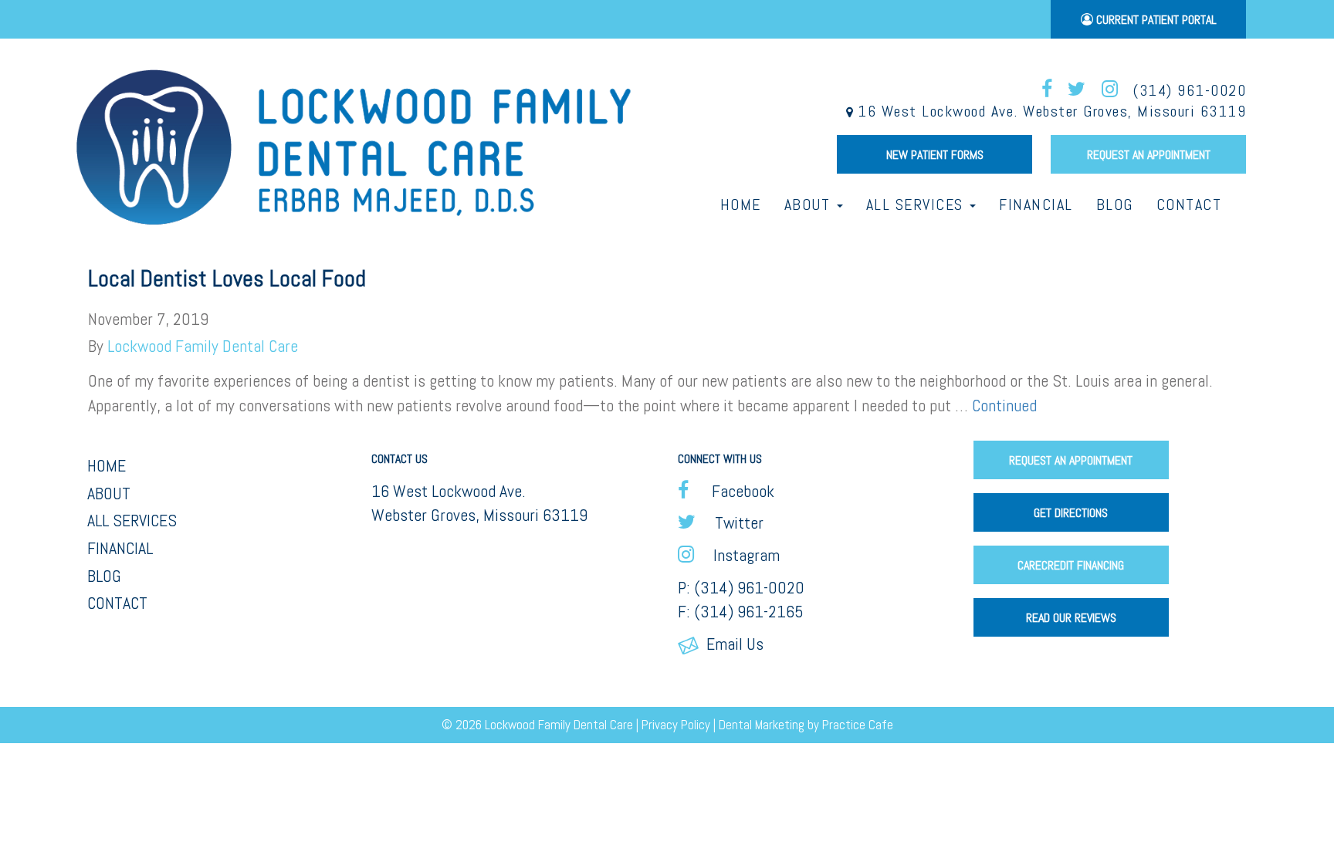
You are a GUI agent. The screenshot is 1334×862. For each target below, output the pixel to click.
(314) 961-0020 (1189, 90)
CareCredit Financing (1070, 565)
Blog (1114, 204)
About (809, 204)
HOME (106, 465)
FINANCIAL (120, 548)
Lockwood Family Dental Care (202, 346)
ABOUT (108, 493)
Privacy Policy (676, 724)
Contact (1189, 204)
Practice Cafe (857, 724)
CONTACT (117, 603)
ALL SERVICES (132, 520)
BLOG (104, 575)
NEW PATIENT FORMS (935, 155)
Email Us (731, 643)
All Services (917, 204)
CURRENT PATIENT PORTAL (1155, 20)
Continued (1004, 405)
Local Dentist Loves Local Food (227, 278)
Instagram (743, 555)
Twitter (735, 522)
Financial (1036, 204)
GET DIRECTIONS (1071, 513)
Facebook (737, 491)
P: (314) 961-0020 (741, 587)
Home (740, 204)
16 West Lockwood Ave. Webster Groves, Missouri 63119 (1050, 111)
